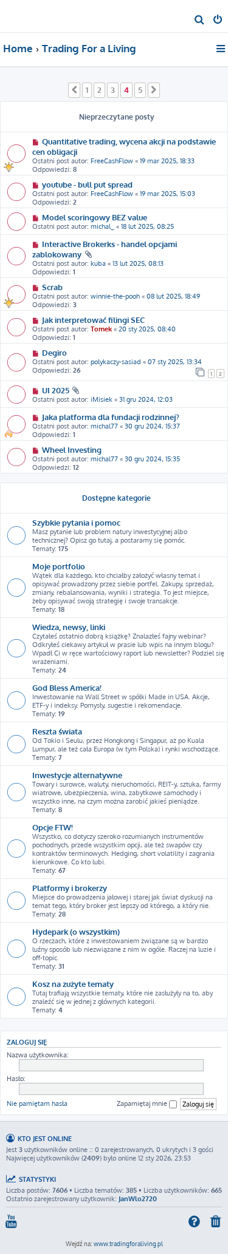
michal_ (102, 226)
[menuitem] (199, 20)
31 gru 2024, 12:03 (146, 399)
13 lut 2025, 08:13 (138, 263)
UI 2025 (55, 390)
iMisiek (101, 399)
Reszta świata (57, 731)
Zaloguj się (27, 1042)
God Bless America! (67, 687)
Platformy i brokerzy (69, 888)
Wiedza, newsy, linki (68, 627)
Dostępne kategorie (116, 498)
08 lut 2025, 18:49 (173, 296)
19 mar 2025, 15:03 (167, 193)
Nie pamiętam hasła (37, 1103)
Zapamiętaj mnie (143, 1103)
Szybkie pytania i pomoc (76, 522)
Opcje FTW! (52, 827)
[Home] (29, 15)
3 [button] (113, 90)
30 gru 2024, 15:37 (152, 426)
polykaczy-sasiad (116, 362)
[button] (74, 90)
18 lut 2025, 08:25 (147, 226)
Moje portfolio (58, 566)
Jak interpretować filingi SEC (93, 319)
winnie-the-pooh (115, 296)
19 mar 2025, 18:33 (167, 161)
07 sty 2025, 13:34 (175, 362)
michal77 (104, 426)
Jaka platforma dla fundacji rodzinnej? (110, 417)
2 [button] (99, 90)
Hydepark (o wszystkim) (76, 931)
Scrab (52, 287)
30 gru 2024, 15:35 (152, 459)
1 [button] (87, 90)
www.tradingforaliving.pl (128, 1243)
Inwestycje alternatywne (77, 775)
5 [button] (140, 90)
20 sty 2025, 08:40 (147, 329)
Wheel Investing (72, 449)
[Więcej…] (221, 48)
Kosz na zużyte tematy (73, 983)
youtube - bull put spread (87, 184)
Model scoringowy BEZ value (94, 217)
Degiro (54, 352)
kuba (98, 263)
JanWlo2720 (138, 1199)
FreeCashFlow (112, 161)
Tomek (101, 329)
